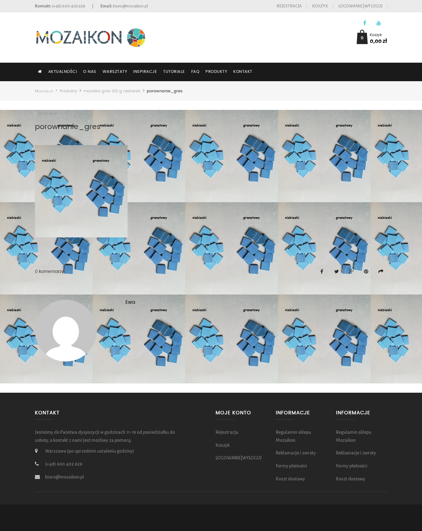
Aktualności (62, 72)
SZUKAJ (46, 90)
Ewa (130, 302)
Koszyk (320, 6)
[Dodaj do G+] (351, 271)
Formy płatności (291, 465)
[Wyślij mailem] (381, 271)
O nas (89, 72)
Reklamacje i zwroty (296, 452)
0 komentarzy (49, 272)
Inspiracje (145, 72)
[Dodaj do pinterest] (366, 271)
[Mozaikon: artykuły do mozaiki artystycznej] (90, 37)
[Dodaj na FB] (321, 271)
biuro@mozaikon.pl (130, 6)
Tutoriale (174, 72)
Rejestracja (289, 6)
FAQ (195, 72)
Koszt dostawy (290, 478)
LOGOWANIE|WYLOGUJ (360, 6)
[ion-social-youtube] (378, 23)
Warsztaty (115, 72)
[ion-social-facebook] (364, 23)
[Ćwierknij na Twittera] (336, 271)
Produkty (216, 72)
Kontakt (242, 72)
